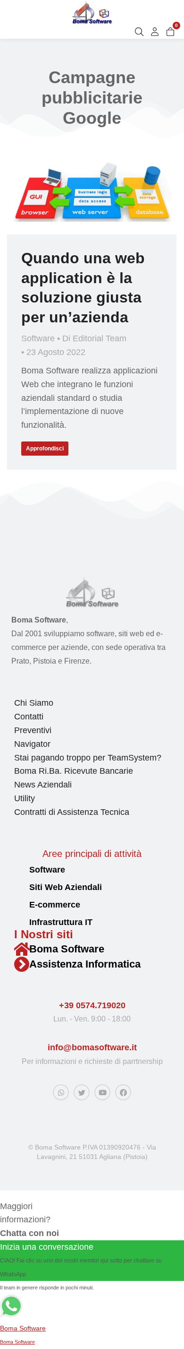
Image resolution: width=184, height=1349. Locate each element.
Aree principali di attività (92, 853)
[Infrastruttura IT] (18, 923)
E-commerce (54, 904)
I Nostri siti (43, 934)
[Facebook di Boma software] (123, 1092)
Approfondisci (45, 448)
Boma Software (66, 949)
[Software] (18, 870)
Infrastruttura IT (60, 922)
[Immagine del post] (91, 191)
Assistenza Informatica (85, 964)
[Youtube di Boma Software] (102, 1092)
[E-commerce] (18, 905)
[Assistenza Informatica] (21, 964)
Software (38, 338)
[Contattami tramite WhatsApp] (61, 1092)
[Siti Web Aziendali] (18, 888)
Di (94, 338)
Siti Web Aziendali (65, 887)
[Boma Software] (21, 949)
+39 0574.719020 (92, 1005)
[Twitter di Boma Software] (82, 1092)
